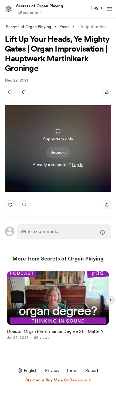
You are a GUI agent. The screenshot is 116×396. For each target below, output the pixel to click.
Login (96, 7)
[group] (58, 308)
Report (91, 370)
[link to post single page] (58, 306)
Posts (64, 26)
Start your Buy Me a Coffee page (56, 380)
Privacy (52, 370)
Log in (77, 164)
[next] (110, 300)
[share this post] (107, 92)
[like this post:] (10, 92)
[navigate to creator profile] (8, 9)
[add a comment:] (24, 92)
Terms (72, 370)
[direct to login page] (64, 231)
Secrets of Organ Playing (39, 6)
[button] (109, 9)
